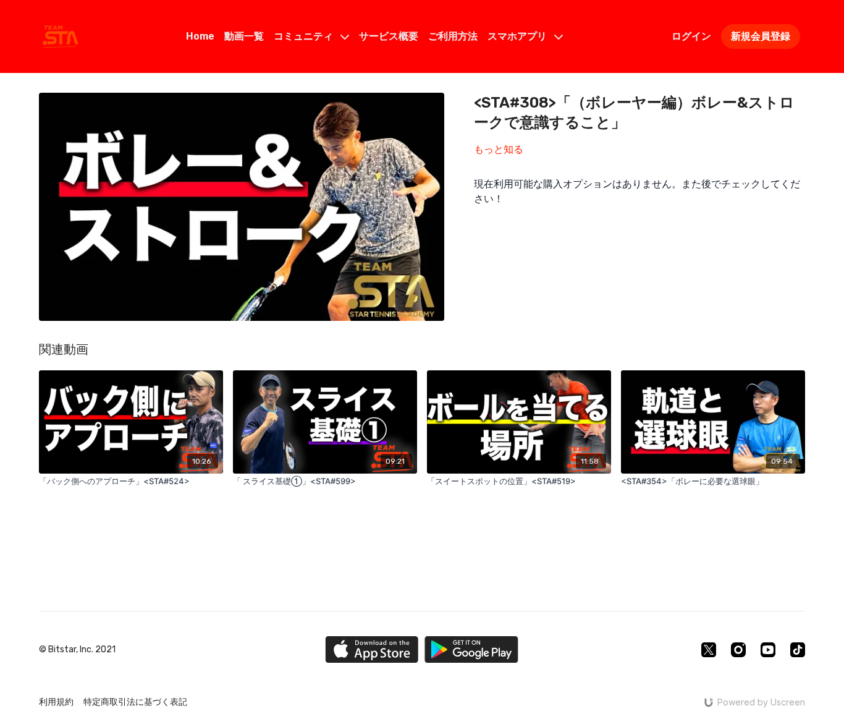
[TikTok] (797, 649)
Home (200, 36)
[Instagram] (738, 649)
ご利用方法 (453, 36)
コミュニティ (304, 36)
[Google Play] (471, 649)
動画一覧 (244, 36)
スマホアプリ (518, 36)
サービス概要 (388, 36)
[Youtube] (768, 649)
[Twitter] (708, 649)
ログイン (691, 36)
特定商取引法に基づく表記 (135, 702)
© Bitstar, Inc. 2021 (77, 649)
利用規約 (56, 702)
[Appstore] (371, 649)
